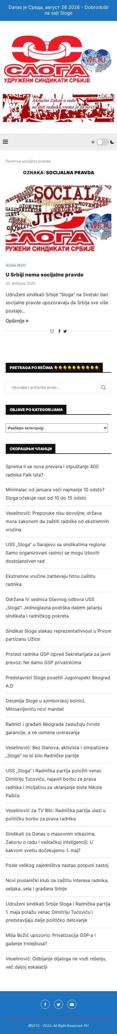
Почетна (13, 161)
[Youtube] (71, 1004)
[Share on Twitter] (65, 331)
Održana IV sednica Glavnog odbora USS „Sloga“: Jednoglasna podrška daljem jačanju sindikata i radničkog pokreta (54, 607)
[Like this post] (52, 331)
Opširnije (15, 321)
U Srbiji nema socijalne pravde (44, 275)
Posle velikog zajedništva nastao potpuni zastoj (57, 865)
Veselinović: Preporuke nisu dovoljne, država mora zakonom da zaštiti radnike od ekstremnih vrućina (57, 521)
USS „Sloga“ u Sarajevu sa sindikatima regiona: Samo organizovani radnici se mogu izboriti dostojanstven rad (56, 553)
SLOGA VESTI (16, 265)
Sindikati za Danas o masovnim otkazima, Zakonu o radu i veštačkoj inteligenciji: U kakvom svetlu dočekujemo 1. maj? (50, 842)
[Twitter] (58, 1004)
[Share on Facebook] (59, 331)
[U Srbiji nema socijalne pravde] (58, 219)
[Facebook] (45, 1004)
